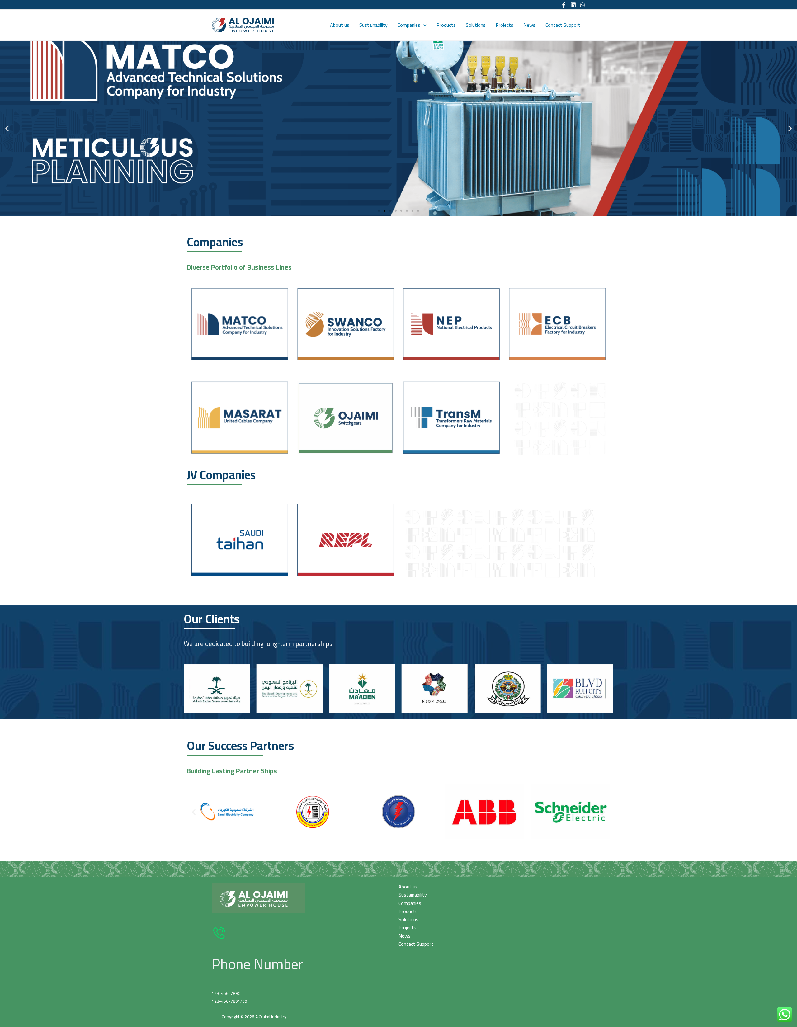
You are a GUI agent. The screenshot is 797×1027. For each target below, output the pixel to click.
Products (446, 25)
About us (339, 25)
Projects (504, 25)
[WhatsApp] (582, 5)
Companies (409, 25)
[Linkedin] (573, 5)
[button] (379, 211)
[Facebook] (564, 5)
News (529, 25)
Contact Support (562, 25)
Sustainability (373, 25)
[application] (423, 25)
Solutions (476, 25)
